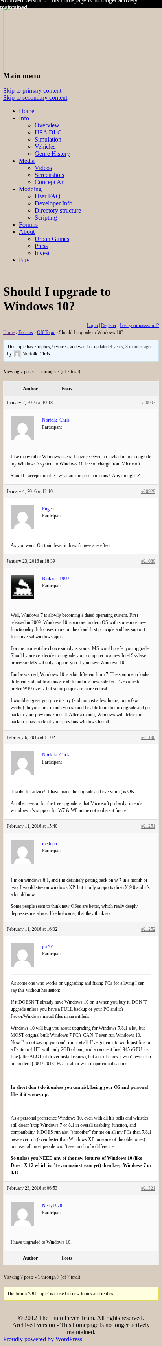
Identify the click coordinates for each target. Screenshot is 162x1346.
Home (26, 111)
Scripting (46, 217)
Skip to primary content (32, 90)
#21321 (148, 1188)
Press (41, 246)
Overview (47, 125)
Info (24, 118)
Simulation (48, 139)
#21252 (148, 929)
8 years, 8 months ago (130, 346)
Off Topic (46, 332)
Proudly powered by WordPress (42, 1339)
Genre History (52, 153)
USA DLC (48, 132)
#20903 (148, 402)
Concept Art (50, 182)
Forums (28, 224)
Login (92, 325)
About (27, 231)
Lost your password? (139, 325)
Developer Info (53, 203)
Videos (43, 167)
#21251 (148, 826)
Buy (24, 260)
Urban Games (52, 238)
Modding (30, 189)
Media (27, 160)
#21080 (148, 561)
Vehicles (45, 146)
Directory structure (58, 210)
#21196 (148, 737)
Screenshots (49, 175)
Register (108, 325)
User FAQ (48, 196)
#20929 (148, 491)
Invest (42, 253)
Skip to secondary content (35, 97)
